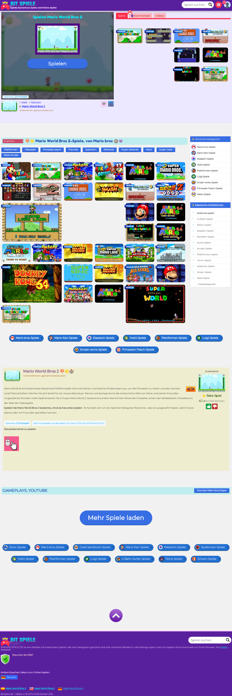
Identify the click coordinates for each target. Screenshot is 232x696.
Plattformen (10, 149)
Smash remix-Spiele (207, 182)
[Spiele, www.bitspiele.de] (19, 5)
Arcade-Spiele (204, 248)
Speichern (90, 149)
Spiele (122, 15)
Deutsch (11, 677)
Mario (149, 149)
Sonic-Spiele (17, 547)
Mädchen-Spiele (206, 266)
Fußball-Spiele (205, 219)
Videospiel (30, 149)
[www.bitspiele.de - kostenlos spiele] (19, 641)
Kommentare (141, 15)
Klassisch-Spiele (205, 159)
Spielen (57, 63)
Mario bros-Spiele (206, 147)
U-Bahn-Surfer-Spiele (136, 558)
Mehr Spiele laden (116, 517)
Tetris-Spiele (173, 558)
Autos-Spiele (204, 242)
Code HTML (195, 389)
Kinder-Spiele (204, 272)
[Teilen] (111, 104)
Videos (160, 15)
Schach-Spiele (206, 558)
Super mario (166, 149)
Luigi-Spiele (203, 176)
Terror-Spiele (204, 260)
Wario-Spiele (204, 194)
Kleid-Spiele (203, 278)
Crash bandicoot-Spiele (95, 547)
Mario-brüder (11, 155)
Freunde (73, 149)
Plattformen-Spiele (207, 170)
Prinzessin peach (52, 149)
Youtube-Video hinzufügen (212, 490)
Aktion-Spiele (204, 225)
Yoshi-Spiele (203, 164)
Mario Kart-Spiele (206, 153)
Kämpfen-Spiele (205, 236)
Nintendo (109, 149)
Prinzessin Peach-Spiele (209, 188)
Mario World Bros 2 (73, 688)
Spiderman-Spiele (213, 547)
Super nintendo (130, 149)
